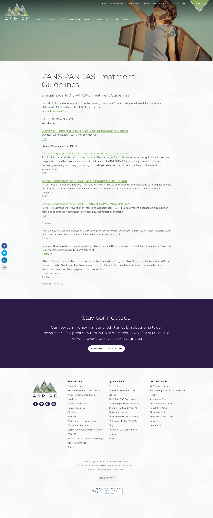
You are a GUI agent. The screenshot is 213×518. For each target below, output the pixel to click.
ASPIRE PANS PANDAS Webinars (84, 390)
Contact (91, 469)
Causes (112, 394)
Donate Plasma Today (161, 403)
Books (70, 447)
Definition (113, 386)
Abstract (47, 238)
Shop (111, 438)
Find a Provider (74, 386)
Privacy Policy (104, 469)
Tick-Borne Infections (78, 425)
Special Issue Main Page (55, 111)
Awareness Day (158, 399)
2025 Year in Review (160, 386)
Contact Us (155, 425)
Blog (111, 425)
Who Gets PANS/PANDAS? (122, 390)
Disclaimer (118, 469)
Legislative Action (159, 408)
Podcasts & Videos (76, 442)
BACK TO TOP (106, 478)
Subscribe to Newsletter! (106, 348)
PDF (44, 138)
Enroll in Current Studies (162, 416)
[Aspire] (16, 11)
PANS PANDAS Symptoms (122, 399)
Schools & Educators (77, 403)
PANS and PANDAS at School (123, 416)
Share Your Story (158, 412)
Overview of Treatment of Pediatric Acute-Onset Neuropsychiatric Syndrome (85, 131)
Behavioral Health (118, 412)
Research (72, 416)
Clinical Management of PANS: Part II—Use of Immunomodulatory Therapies (84, 180)
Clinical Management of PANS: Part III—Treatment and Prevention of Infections (86, 204)
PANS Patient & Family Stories (82, 421)
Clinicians (71, 412)
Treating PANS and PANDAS (123, 408)
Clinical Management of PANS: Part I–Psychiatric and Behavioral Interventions (85, 153)
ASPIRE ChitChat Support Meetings (85, 438)
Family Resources (76, 408)
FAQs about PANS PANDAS (123, 421)
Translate (174, 3)
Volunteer (155, 421)
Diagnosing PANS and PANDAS (124, 403)
